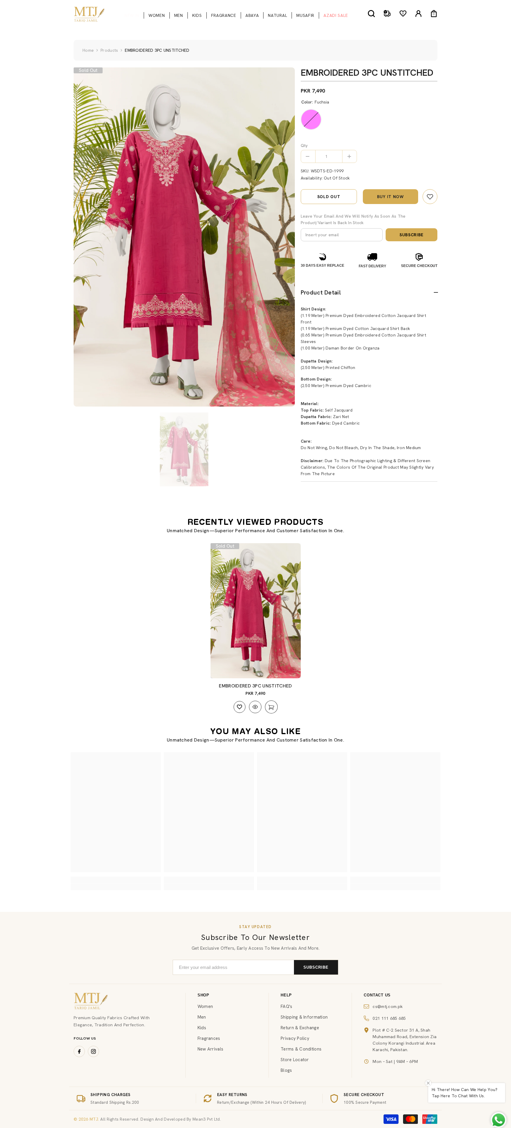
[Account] (418, 13)
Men (202, 1017)
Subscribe (411, 234)
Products (109, 50)
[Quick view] (255, 707)
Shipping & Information (304, 1017)
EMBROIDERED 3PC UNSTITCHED (255, 686)
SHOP (203, 995)
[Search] (371, 13)
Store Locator (295, 1060)
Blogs (286, 1070)
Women (205, 1006)
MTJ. (93, 1119)
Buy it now (390, 196)
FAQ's (286, 1006)
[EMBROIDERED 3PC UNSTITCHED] (256, 611)
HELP (286, 995)
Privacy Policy (295, 1038)
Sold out (328, 196)
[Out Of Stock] (271, 706)
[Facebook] (79, 1051)
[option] (184, 237)
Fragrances (209, 1038)
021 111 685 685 (389, 1018)
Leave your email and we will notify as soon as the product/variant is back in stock (353, 219)
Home (88, 50)
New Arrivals (210, 1049)
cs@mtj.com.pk (388, 1006)
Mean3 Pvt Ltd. (207, 1119)
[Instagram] (93, 1051)
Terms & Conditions (301, 1049)
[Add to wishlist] (239, 707)
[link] (430, 196)
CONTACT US (377, 995)
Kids (202, 1028)
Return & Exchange (300, 1028)
